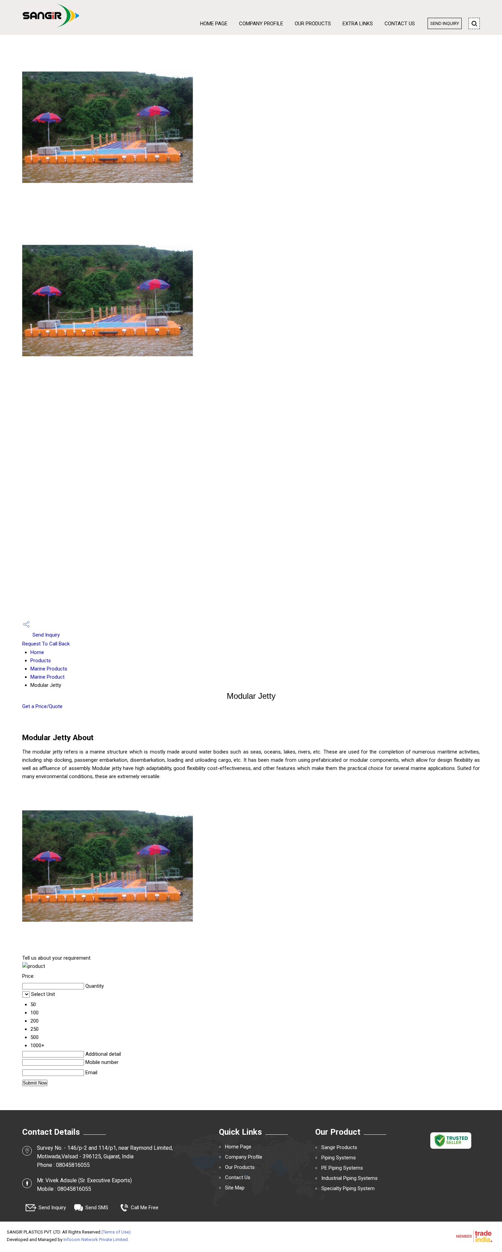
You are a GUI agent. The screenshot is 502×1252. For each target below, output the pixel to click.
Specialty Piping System (348, 1188)
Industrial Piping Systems (349, 1178)
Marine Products (48, 669)
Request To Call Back (46, 644)
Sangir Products (339, 1147)
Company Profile (261, 24)
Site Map (235, 1188)
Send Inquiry (444, 23)
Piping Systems (338, 1158)
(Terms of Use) (116, 1232)
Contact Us (400, 24)
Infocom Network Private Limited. (96, 1239)
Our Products (313, 24)
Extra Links (358, 24)
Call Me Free (144, 1207)
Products (40, 660)
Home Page (213, 24)
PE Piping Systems (342, 1168)
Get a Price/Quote (42, 706)
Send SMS (96, 1207)
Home (37, 652)
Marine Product (47, 677)
